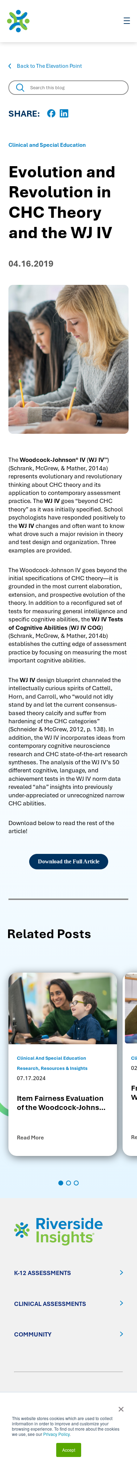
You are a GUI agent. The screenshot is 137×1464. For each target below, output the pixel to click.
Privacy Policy (56, 1434)
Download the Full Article (68, 861)
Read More (30, 1137)
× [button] (121, 1407)
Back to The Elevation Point (49, 66)
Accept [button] (68, 1450)
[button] (60, 1183)
